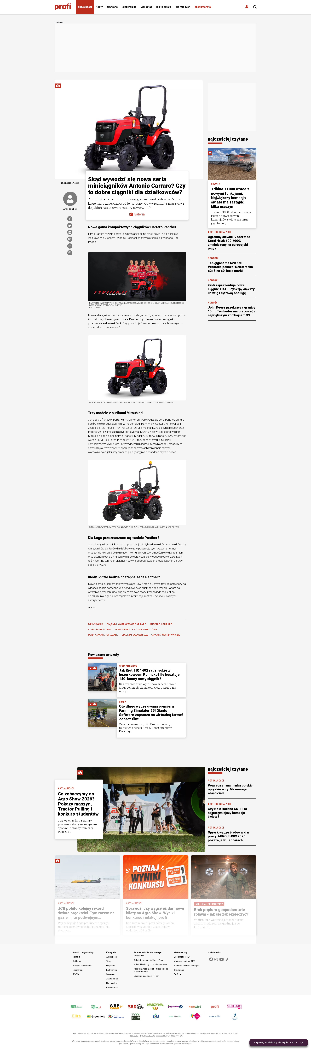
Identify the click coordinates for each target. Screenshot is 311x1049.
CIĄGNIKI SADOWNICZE (135, 634)
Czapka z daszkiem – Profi (146, 976)
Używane (112, 6)
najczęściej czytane (228, 139)
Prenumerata (203, 6)
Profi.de (177, 974)
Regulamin (77, 970)
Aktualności (85, 6)
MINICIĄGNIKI (96, 624)
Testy (99, 6)
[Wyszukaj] (255, 7)
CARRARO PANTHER (99, 629)
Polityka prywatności (82, 965)
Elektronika (129, 6)
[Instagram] (216, 959)
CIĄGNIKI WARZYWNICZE (165, 634)
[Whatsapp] (69, 246)
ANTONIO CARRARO (161, 624)
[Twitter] (69, 225)
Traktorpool (179, 970)
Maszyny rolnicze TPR (184, 961)
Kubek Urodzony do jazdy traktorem (150, 964)
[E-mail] (69, 239)
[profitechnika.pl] (63, 7)
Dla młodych (183, 6)
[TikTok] (227, 959)
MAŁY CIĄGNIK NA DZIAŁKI (103, 634)
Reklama (77, 961)
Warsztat (146, 6)
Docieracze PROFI (182, 957)
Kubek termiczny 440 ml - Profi (148, 960)
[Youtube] (221, 959)
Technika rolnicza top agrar (186, 965)
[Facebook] (69, 218)
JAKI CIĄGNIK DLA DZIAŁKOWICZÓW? (136, 629)
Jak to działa (163, 6)
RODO (76, 974)
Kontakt (76, 957)
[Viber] (69, 252)
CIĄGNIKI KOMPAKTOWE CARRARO (126, 624)
